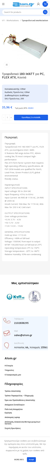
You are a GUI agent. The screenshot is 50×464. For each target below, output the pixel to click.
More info (19, 459)
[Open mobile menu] (3, 4)
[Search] (45, 12)
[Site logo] (23, 3)
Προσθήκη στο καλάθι (31, 117)
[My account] (38, 4)
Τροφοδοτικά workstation (35, 20)
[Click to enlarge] (6, 64)
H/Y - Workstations (10, 20)
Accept (31, 459)
